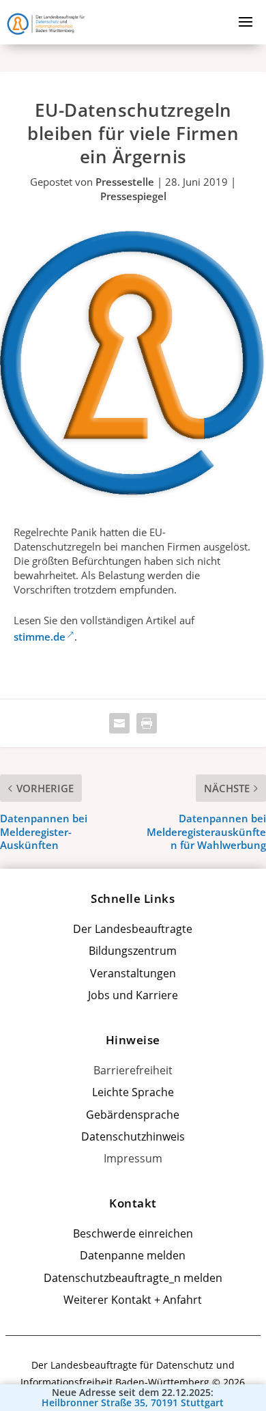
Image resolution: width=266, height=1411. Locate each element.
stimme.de (39, 636)
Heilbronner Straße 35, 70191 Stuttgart (133, 1403)
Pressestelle (124, 181)
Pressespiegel (133, 196)
